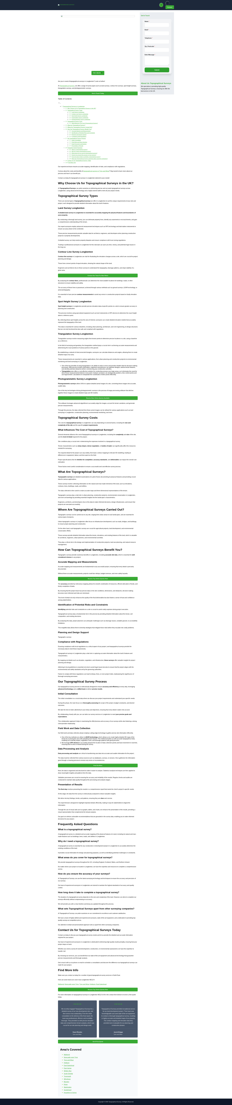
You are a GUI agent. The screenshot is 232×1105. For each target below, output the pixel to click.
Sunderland (67, 1090)
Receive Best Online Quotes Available (97, 398)
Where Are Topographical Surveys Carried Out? (80, 127)
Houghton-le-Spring (70, 1092)
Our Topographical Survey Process (77, 138)
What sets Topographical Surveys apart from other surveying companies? (90, 158)
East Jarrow (67, 1068)
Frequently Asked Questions (75, 147)
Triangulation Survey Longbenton (80, 117)
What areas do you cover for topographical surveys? (84, 153)
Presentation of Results (77, 145)
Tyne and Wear (84, 984)
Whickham (67, 1079)
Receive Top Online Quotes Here (98, 578)
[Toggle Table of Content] (59, 103)
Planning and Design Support (79, 134)
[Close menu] (167, 3)
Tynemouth (67, 1076)
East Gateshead (101, 984)
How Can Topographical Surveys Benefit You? (80, 129)
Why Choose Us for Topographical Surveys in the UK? (82, 108)
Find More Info (72, 162)
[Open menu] (161, 5)
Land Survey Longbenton (78, 112)
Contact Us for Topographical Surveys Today (79, 160)
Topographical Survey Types (75, 110)
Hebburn (92, 984)
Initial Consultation (76, 140)
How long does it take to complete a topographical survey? (86, 156)
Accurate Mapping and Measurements (81, 131)
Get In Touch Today (98, 93)
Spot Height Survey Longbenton (80, 115)
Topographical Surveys (67, 86)
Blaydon (66, 1082)
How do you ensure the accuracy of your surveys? (84, 155)
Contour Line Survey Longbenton (80, 114)
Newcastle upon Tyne (72, 984)
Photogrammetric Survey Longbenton (81, 119)
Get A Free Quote (98, 1041)
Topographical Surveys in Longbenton (74, 106)
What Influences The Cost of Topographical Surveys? (85, 123)
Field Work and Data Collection (79, 142)
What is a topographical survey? (80, 149)
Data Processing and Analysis (79, 144)
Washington (67, 1087)
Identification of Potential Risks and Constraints (83, 132)
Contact (169, 7)
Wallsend (61, 984)
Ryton (66, 1084)
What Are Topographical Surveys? (76, 125)
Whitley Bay (68, 1071)
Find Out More (97, 765)
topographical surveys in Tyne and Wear (96, 171)
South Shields (68, 1073)
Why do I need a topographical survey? (81, 151)
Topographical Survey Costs (75, 121)
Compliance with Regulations (79, 136)
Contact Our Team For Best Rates (98, 275)
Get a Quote (97, 73)
